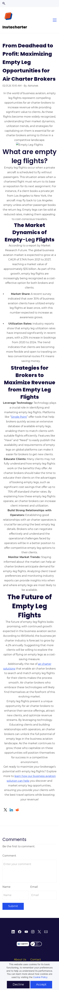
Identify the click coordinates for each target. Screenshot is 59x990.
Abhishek (33, 85)
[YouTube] (26, 931)
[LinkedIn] (13, 931)
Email (34, 886)
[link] (5, 809)
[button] (3, 3)
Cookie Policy (40, 977)
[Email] (45, 931)
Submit (13, 906)
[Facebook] (19, 931)
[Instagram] (32, 931)
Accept (41, 984)
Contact (35, 959)
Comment (9, 855)
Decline (18, 984)
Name (6, 886)
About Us (20, 959)
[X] (39, 931)
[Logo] (8, 16)
